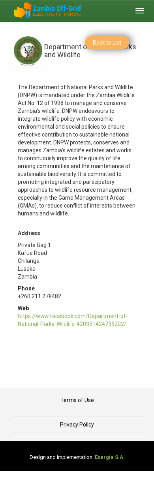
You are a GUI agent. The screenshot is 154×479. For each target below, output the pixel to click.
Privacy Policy (77, 424)
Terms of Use (77, 400)
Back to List (107, 42)
